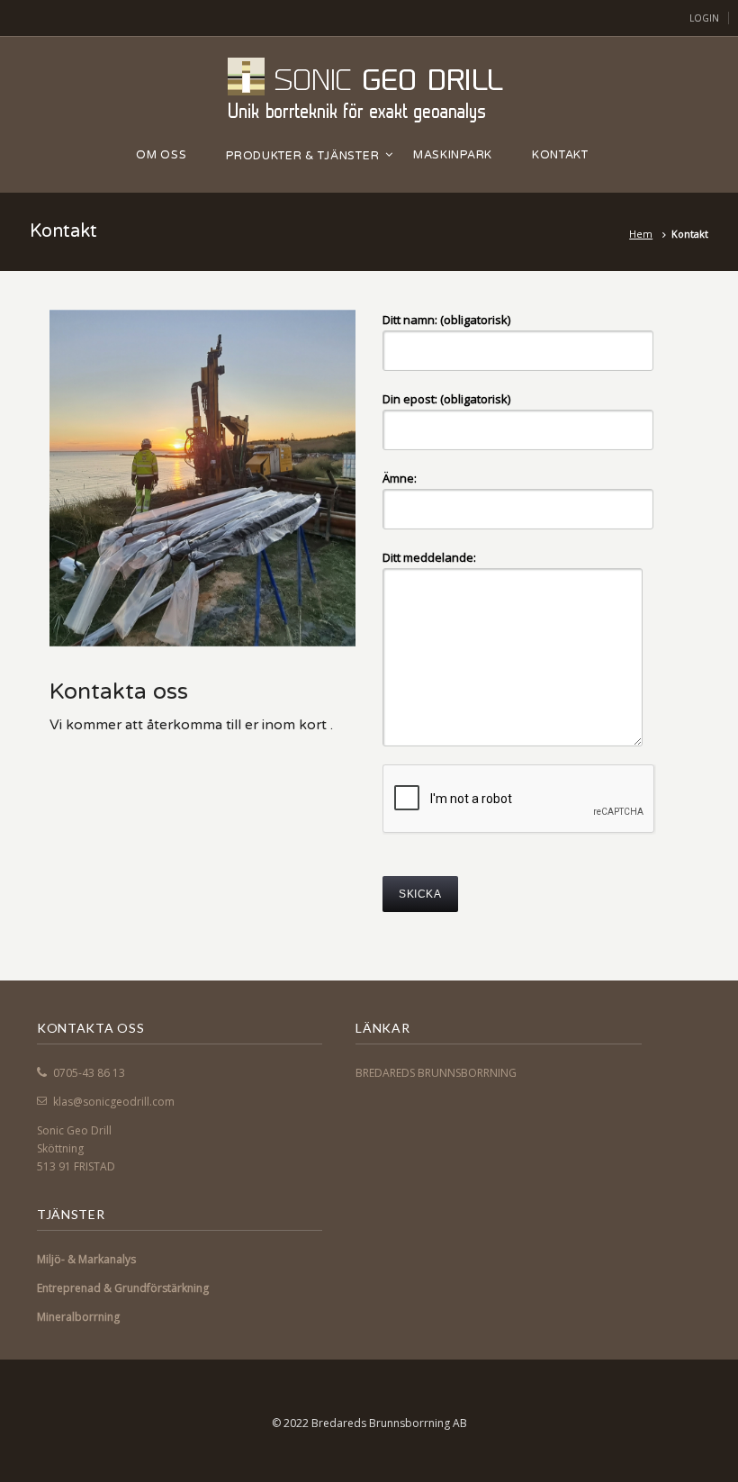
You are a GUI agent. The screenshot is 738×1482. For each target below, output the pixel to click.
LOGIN (704, 18)
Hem (640, 233)
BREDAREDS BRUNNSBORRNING (436, 1072)
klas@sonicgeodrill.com (114, 1101)
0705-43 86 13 (89, 1072)
